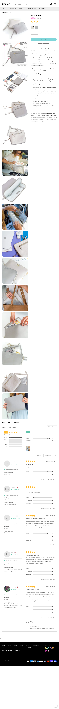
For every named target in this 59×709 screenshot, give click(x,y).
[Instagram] (53, 648)
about (9, 645)
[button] (37, 22)
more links (42, 9)
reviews (28, 645)
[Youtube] (51, 648)
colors (32, 24)
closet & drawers (31, 9)
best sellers (13, 9)
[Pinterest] (46, 651)
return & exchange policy (45, 49)
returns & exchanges (8, 648)
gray (36, 27)
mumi (11, 662)
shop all (5, 9)
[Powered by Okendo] (9, 427)
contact (17, 650)
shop (3, 645)
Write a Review (52, 427)
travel (20, 9)
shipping (19, 648)
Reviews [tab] (5, 422)
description (34, 50)
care (55, 50)
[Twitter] (46, 648)
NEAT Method (41, 113)
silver (32, 27)
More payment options (43, 43)
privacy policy (5, 660)
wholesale (36, 645)
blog (15, 645)
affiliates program (7, 650)
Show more (29, 635)
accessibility (28, 648)
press (21, 645)
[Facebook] (48, 648)
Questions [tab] (16, 422)
